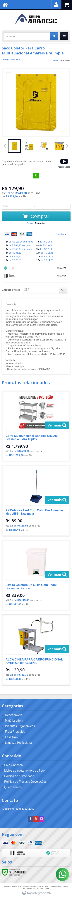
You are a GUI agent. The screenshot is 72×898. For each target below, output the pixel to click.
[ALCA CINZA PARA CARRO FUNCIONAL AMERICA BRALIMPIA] (36, 649)
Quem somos (13, 787)
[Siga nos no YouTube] (36, 818)
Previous (4, 146)
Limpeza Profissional (18, 742)
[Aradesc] (36, 19)
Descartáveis (13, 715)
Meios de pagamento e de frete (24, 770)
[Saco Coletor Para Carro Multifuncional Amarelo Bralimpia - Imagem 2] (29, 146)
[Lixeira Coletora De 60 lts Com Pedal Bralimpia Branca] (36, 575)
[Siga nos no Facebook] (30, 818)
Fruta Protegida (15, 731)
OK (63, 289)
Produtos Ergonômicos (20, 726)
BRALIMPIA (65, 60)
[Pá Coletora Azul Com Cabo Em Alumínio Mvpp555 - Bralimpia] (36, 500)
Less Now (11, 737)
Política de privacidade (19, 776)
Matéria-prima (14, 720)
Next (67, 144)
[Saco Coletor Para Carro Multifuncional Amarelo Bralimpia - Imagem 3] (44, 146)
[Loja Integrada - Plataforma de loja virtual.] (36, 893)
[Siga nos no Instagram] (41, 818)
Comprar (39, 216)
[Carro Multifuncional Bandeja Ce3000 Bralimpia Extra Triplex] (36, 426)
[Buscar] (54, 36)
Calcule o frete (11, 289)
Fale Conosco (13, 765)
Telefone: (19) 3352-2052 (19, 808)
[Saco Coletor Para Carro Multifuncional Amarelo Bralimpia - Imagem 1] (14, 146)
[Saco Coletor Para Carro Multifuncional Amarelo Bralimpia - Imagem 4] (58, 146)
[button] (64, 163)
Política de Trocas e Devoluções (25, 781)
